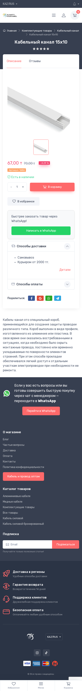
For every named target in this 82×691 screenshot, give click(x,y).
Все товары (10, 512)
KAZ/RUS (9, 4)
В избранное (26, 201)
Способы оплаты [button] (29, 284)
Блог (6, 439)
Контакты (9, 461)
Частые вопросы (13, 445)
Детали (65, 270)
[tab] (34, 61)
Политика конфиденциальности (23, 467)
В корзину (55, 187)
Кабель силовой (13, 518)
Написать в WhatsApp (41, 230)
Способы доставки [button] (31, 246)
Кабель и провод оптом (23, 476)
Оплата (7, 456)
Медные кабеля (12, 501)
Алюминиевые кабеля (16, 496)
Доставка (9, 450)
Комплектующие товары (19, 507)
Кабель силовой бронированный (23, 524)
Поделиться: (16, 298)
